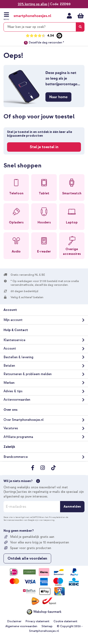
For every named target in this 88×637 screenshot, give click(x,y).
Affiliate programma (18, 437)
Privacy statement (37, 621)
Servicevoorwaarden (13, 520)
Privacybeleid (55, 517)
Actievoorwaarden (17, 400)
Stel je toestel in (44, 147)
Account (10, 349)
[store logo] (32, 16)
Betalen (9, 366)
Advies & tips (13, 391)
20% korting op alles (32, 4)
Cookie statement (65, 621)
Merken (9, 383)
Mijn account (69, 16)
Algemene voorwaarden (21, 626)
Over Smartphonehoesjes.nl (24, 420)
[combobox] (44, 27)
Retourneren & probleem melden (28, 374)
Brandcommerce (16, 457)
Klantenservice (14, 340)
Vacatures (11, 428)
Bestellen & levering (18, 357)
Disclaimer (14, 621)
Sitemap (47, 626)
